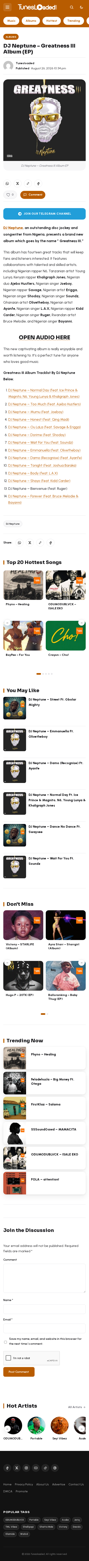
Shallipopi (28, 1527)
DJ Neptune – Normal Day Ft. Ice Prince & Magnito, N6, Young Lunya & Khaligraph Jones (57, 800)
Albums (31, 21)
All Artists (75, 1407)
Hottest (51, 21)
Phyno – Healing (17, 604)
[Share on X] (18, 183)
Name (8, 1300)
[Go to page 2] (43, 674)
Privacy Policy (24, 1484)
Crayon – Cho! (58, 655)
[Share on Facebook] (38, 183)
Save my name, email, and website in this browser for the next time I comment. (45, 1341)
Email (7, 1319)
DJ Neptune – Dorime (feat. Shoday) (37, 435)
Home (7, 1484)
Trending (73, 21)
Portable (33, 1520)
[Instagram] (26, 1468)
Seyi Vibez (50, 1520)
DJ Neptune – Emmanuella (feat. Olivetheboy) (44, 450)
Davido (77, 1527)
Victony (63, 1527)
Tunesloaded (25, 63)
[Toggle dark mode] (81, 7)
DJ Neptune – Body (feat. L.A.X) (33, 473)
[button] (28, 183)
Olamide (10, 1534)
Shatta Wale (46, 1527)
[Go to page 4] (49, 674)
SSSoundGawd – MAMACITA (53, 1129)
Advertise (58, 1484)
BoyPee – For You (18, 655)
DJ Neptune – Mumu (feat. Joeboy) (35, 412)
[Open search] (71, 7)
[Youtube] (36, 1468)
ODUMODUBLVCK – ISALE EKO (62, 606)
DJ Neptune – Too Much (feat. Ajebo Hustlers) (44, 404)
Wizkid (24, 1534)
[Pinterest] (55, 1468)
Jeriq (77, 1520)
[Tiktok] (45, 1468)
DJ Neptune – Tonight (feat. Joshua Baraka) (42, 465)
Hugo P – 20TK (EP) (20, 995)
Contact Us (76, 1484)
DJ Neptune (13, 523)
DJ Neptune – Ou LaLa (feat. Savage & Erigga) (44, 427)
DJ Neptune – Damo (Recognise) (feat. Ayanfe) (45, 458)
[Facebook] (7, 1468)
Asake (65, 1520)
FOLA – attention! (45, 1179)
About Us (42, 1484)
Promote (22, 1491)
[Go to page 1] (38, 674)
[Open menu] (7, 7)
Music (11, 21)
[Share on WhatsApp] (7, 183)
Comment (35, 194)
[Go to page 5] (52, 674)
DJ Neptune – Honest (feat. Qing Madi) (38, 419)
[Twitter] (17, 1468)
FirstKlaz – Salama (45, 1104)
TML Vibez (11, 1527)
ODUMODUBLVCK (14, 1520)
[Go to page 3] (46, 674)
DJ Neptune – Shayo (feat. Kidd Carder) (39, 481)
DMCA (7, 1491)
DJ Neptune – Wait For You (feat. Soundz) (40, 442)
